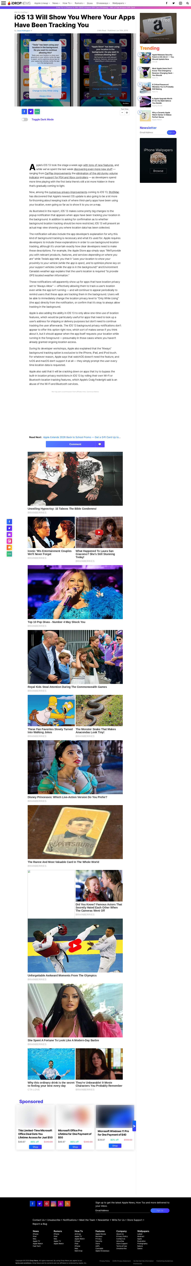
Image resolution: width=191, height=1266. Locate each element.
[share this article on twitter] (30, 111)
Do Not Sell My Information (144, 1261)
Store (90, 3)
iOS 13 (17, 12)
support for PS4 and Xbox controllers (66, 177)
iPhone (35, 1234)
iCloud (77, 1241)
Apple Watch (38, 1243)
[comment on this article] (9, 547)
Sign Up (171, 132)
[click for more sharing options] (37, 111)
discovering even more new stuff (93, 169)
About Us (120, 1234)
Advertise (120, 1241)
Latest (139, 1234)
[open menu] (3, 3)
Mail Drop (78, 1251)
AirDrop (78, 1234)
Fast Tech (37, 1246)
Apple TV (36, 1241)
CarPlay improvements (58, 173)
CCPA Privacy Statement (122, 1261)
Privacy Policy (122, 1236)
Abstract (140, 1236)
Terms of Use (121, 1246)
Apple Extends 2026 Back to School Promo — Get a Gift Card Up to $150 (84, 437)
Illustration (141, 1241)
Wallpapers (118, 3)
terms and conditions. (24, 1263)
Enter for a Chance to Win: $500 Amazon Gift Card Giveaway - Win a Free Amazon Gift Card (95, 7)
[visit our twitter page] (39, 1203)
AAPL (98, 1246)
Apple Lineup (41, 3)
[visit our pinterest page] (46, 1203)
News (55, 3)
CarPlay (24, 12)
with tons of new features (98, 165)
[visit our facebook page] (32, 1203)
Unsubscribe (53, 1220)
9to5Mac (126, 103)
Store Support (134, 1220)
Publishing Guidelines (164, 1261)
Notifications (70, 1220)
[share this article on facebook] (24, 111)
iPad (34, 1236)
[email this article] (9, 534)
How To (66, 3)
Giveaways (102, 3)
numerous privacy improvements (68, 192)
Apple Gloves (101, 1234)
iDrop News (34, 1261)
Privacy (99, 1239)
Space (139, 1248)
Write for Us (118, 1220)
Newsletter (103, 1220)
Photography (142, 1243)
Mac (34, 1239)
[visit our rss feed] (67, 1203)
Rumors (79, 3)
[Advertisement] (75, 142)
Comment (85, 444)
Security (99, 1241)
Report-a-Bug (40, 1223)
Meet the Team (87, 1220)
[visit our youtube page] (60, 1203)
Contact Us (39, 1220)
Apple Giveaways (102, 1251)
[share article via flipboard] (9, 541)
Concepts (99, 1248)
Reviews (99, 1236)
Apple (139, 1239)
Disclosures (137, 1264)
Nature (140, 1246)
